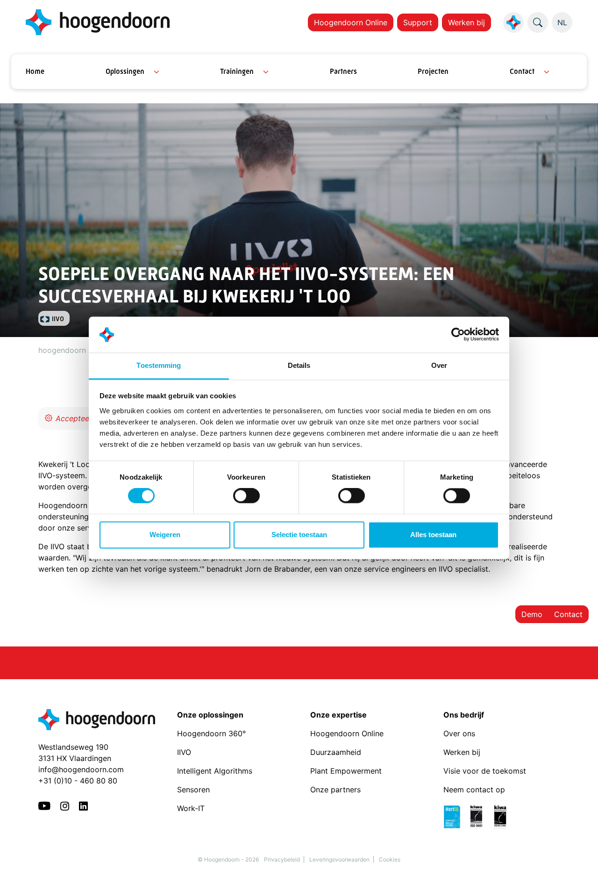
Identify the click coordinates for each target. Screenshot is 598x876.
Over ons (460, 733)
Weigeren (165, 535)
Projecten (433, 71)
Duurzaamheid (336, 752)
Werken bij (466, 22)
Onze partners (335, 789)
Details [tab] (299, 365)
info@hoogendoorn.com (81, 769)
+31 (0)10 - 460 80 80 (77, 780)
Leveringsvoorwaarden (339, 859)
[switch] (246, 495)
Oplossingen (125, 71)
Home (35, 71)
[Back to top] (579, 857)
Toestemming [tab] (158, 365)
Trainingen (237, 71)
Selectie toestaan (299, 535)
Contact (522, 71)
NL (562, 22)
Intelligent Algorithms (214, 770)
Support (417, 22)
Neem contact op (474, 789)
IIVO (184, 752)
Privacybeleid (282, 859)
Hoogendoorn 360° (211, 733)
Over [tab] (439, 365)
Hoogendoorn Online (350, 22)
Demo (531, 614)
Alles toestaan (433, 535)
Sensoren (193, 789)
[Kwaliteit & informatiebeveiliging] (479, 816)
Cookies (389, 859)
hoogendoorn (62, 350)
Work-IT (191, 808)
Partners (343, 71)
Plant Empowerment (347, 770)
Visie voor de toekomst (484, 770)
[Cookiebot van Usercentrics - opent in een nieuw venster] (458, 335)
